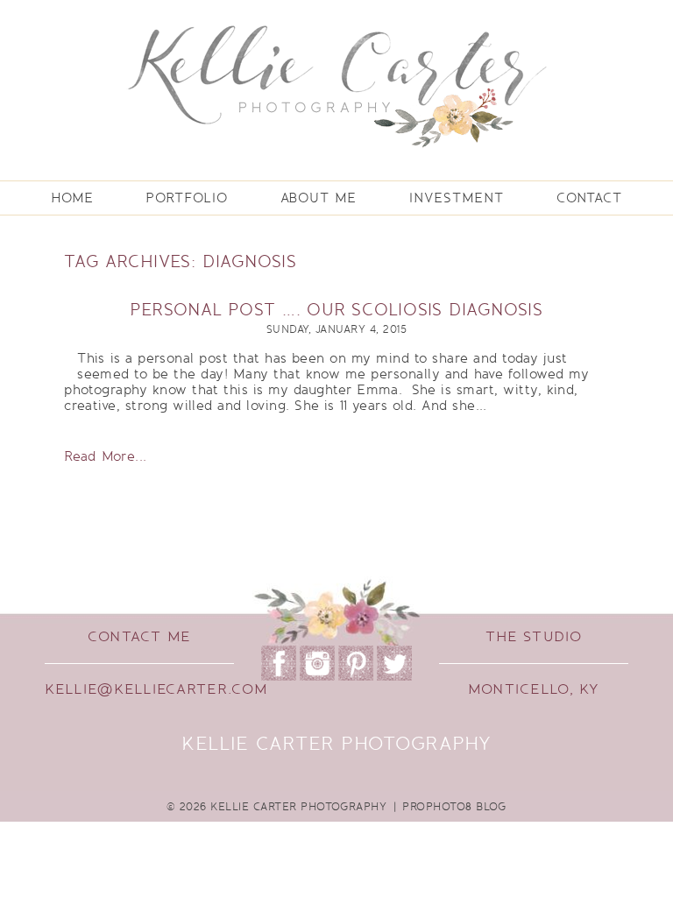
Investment (456, 198)
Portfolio (186, 198)
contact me (139, 637)
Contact (589, 198)
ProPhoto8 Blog (454, 807)
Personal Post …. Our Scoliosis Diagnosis (336, 310)
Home (72, 198)
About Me (318, 198)
